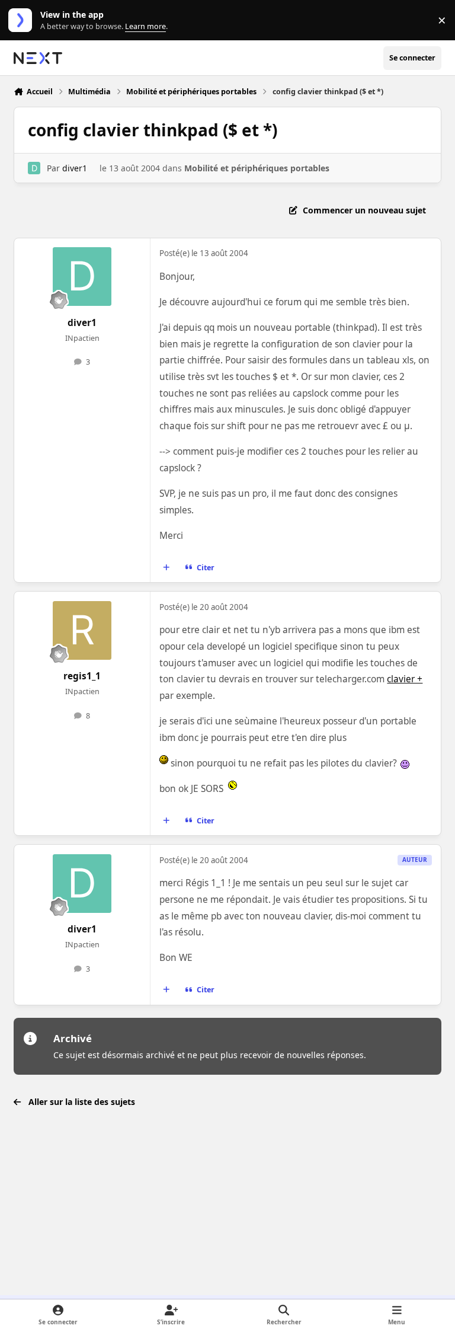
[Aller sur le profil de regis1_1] (82, 630)
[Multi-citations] (166, 567)
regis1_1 (82, 676)
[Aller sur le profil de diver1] (34, 168)
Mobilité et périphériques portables (256, 168)
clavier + (404, 679)
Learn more (23, 20)
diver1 (74, 168)
